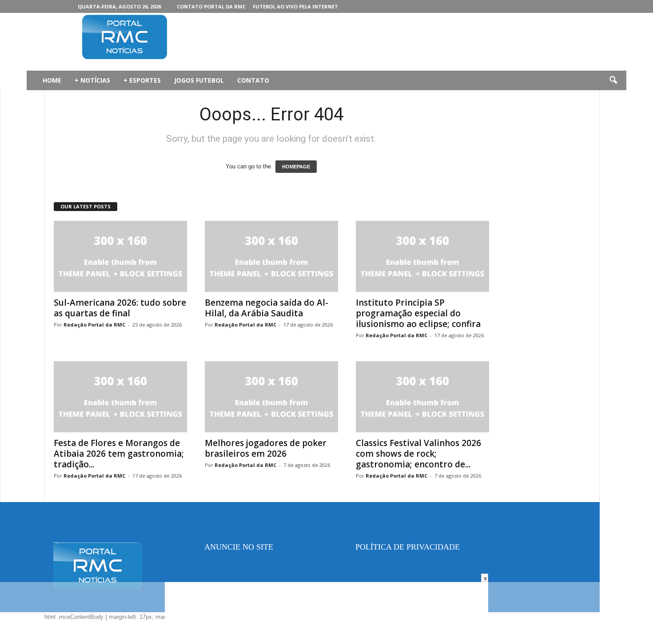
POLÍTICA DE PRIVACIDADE (407, 546)
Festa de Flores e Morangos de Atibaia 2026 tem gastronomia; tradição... (119, 453)
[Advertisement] (353, 42)
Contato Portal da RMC (211, 6)
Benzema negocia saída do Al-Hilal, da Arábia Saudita (266, 308)
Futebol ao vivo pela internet (295, 6)
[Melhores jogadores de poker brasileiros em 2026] (271, 396)
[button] (613, 80)
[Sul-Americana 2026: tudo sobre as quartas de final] (120, 256)
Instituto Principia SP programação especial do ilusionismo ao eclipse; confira (418, 313)
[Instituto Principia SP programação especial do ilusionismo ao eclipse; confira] (422, 256)
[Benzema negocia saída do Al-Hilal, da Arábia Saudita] (271, 256)
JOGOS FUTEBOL (199, 80)
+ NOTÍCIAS (92, 80)
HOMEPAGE (296, 166)
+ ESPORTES (142, 80)
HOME (52, 80)
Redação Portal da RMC (94, 324)
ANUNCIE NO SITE (238, 546)
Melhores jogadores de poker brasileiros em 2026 (265, 448)
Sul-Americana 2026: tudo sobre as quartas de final (120, 308)
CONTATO (253, 80)
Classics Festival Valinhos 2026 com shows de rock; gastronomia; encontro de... (418, 453)
